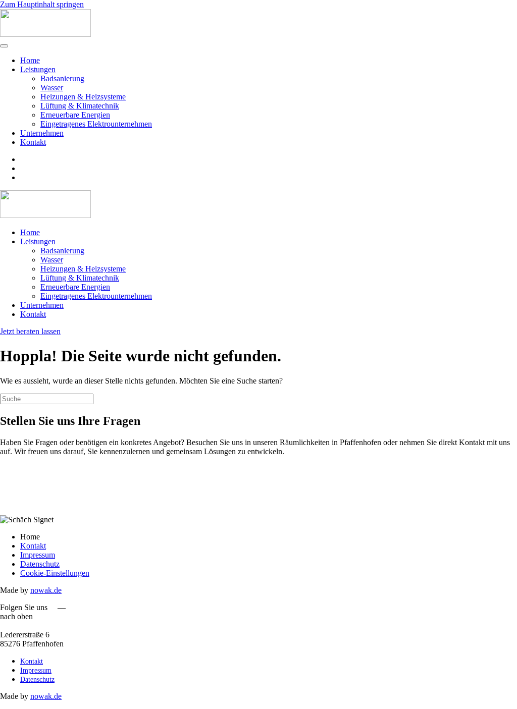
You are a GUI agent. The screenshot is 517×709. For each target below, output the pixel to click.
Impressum (37, 555)
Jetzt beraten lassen (30, 331)
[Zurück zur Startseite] (45, 34)
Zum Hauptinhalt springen (42, 4)
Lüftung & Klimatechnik (79, 105)
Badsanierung (62, 78)
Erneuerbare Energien (75, 115)
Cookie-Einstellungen (54, 573)
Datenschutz (40, 564)
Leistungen (38, 69)
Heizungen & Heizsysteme (83, 96)
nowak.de (46, 590)
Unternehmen (42, 133)
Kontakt (33, 142)
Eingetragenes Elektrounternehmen (96, 124)
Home (30, 60)
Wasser (51, 87)
